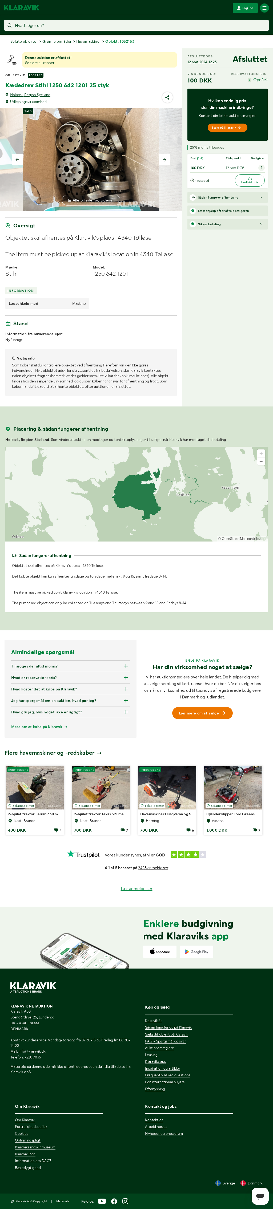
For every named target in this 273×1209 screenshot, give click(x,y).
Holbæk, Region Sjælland (30, 95)
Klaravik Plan (25, 1154)
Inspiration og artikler (162, 1068)
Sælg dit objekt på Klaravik (166, 1034)
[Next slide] (164, 159)
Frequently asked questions (167, 1075)
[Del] (167, 97)
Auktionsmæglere (159, 1048)
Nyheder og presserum (164, 1133)
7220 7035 (33, 1057)
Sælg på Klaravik (224, 127)
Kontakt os (154, 1120)
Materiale (62, 1201)
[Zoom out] (261, 461)
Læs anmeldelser (136, 888)
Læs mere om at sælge (199, 713)
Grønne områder (57, 41)
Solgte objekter (24, 41)
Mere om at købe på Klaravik (36, 727)
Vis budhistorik (249, 180)
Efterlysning (155, 1089)
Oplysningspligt (28, 1140)
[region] (136, 494)
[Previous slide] (17, 159)
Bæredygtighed (28, 1167)
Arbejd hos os (156, 1126)
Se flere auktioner (39, 63)
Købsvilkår (153, 1020)
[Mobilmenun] (264, 8)
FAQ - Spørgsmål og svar (165, 1041)
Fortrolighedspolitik (31, 1126)
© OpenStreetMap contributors (242, 539)
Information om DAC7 (33, 1161)
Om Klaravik (25, 1120)
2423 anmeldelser (153, 868)
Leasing (151, 1055)
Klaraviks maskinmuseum (35, 1147)
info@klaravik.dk (32, 1051)
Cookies (21, 1133)
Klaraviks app (155, 1061)
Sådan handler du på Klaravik (168, 1027)
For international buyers (164, 1082)
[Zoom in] (261, 453)
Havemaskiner (88, 41)
